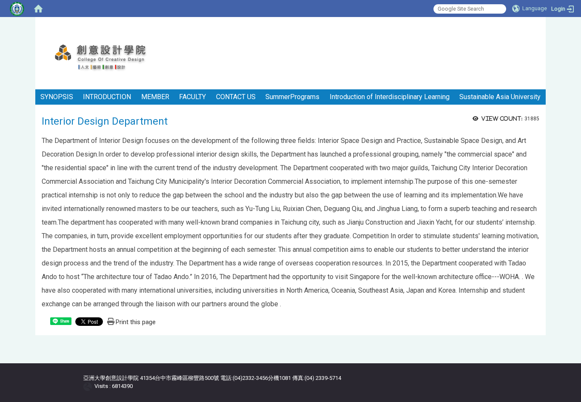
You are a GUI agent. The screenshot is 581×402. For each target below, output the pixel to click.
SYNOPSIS (56, 97)
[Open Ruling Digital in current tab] (89, 386)
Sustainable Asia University (500, 97)
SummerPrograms (292, 97)
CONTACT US (236, 97)
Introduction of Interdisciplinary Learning (390, 97)
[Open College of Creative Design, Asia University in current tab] (110, 57)
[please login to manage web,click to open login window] (17, 8)
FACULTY (192, 97)
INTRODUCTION (107, 97)
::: (542, 27)
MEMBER (155, 97)
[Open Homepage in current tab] (38, 8)
